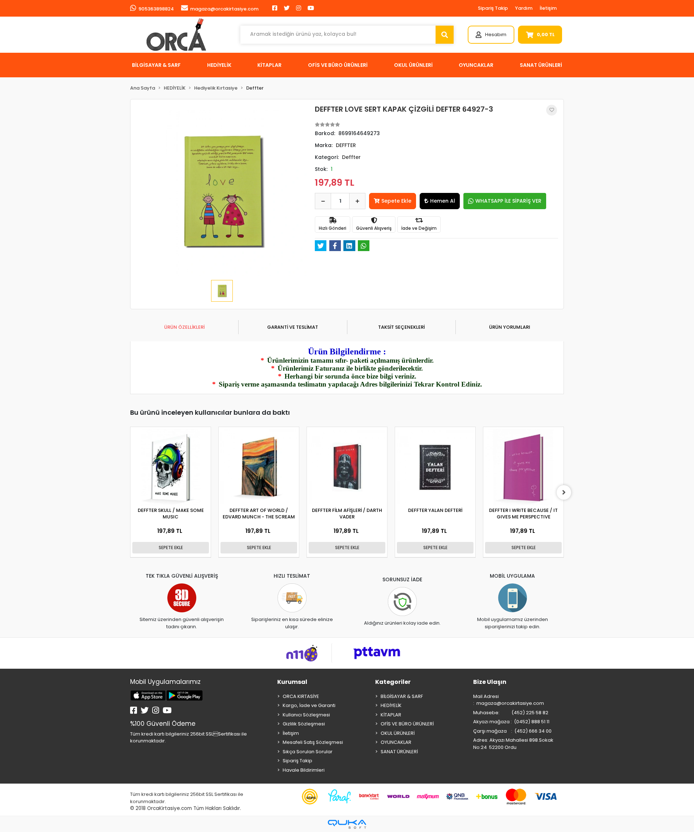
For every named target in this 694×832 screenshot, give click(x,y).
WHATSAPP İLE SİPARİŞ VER (508, 200)
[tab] (184, 327)
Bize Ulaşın (489, 682)
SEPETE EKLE (171, 547)
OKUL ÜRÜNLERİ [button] (413, 65)
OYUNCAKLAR (396, 742)
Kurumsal (292, 682)
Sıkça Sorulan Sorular (308, 751)
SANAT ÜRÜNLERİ (399, 751)
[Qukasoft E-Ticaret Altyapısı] (347, 824)
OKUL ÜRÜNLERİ (398, 733)
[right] (563, 492)
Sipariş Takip (493, 8)
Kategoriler (393, 682)
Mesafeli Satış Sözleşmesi (313, 742)
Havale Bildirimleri (304, 770)
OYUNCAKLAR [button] (476, 65)
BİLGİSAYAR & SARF (402, 696)
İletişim (548, 8)
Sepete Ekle (396, 200)
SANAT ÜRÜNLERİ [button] (541, 65)
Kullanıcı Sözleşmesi (306, 714)
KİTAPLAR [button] (269, 65)
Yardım (523, 8)
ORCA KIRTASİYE (301, 696)
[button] (491, 35)
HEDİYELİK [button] (219, 65)
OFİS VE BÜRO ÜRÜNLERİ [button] (338, 65)
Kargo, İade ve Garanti (309, 705)
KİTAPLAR (391, 714)
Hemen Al (442, 200)
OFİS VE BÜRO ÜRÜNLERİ (407, 723)
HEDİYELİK (391, 705)
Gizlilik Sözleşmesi (304, 723)
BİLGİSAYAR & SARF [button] (156, 65)
